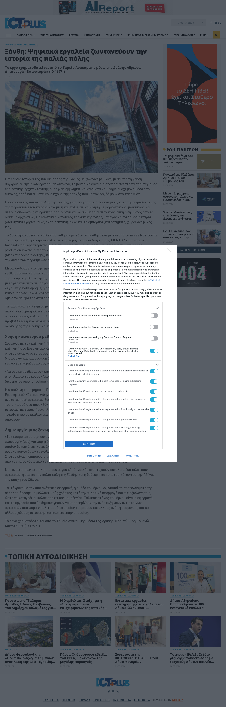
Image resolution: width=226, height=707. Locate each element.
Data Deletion (94, 455)
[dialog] (113, 353)
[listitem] (113, 308)
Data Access (113, 455)
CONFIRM (89, 444)
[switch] (154, 315)
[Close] (170, 251)
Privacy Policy (132, 455)
